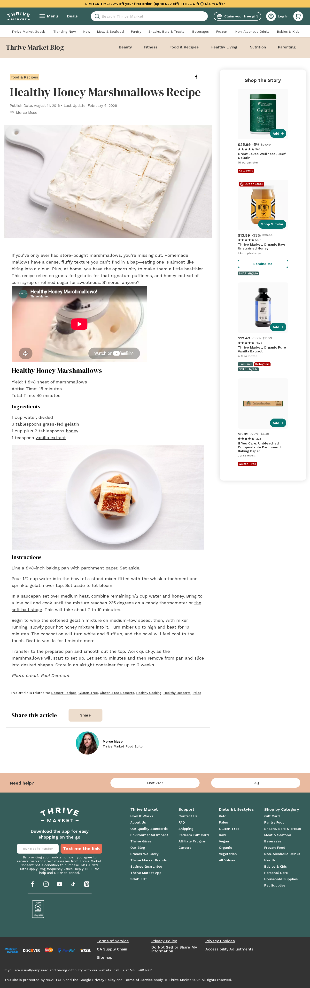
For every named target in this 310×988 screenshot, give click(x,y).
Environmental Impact (149, 835)
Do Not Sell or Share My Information (174, 949)
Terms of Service (113, 941)
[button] (298, 16)
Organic (225, 847)
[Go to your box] (298, 16)
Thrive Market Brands (148, 860)
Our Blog (137, 847)
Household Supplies (281, 879)
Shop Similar (272, 224)
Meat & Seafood (110, 31)
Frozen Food (274, 847)
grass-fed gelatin (61, 424)
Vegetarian (228, 854)
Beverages (200, 31)
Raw (222, 835)
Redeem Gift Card (193, 835)
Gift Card (272, 816)
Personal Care (276, 873)
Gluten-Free (229, 829)
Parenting (287, 47)
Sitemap (105, 957)
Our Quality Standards (149, 829)
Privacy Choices (220, 941)
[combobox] (149, 16)
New (86, 31)
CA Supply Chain (112, 949)
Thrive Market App (146, 873)
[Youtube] (59, 884)
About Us (138, 822)
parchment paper (99, 567)
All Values (227, 860)
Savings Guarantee (146, 866)
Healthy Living (223, 47)
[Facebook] (32, 884)
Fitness (150, 47)
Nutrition (257, 47)
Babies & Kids (288, 31)
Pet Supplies (274, 885)
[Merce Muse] (87, 743)
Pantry (136, 31)
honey (72, 430)
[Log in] (271, 16)
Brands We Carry (144, 854)
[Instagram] (46, 884)
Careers (184, 847)
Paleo (223, 822)
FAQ (256, 783)
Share (85, 715)
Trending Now (64, 31)
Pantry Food (274, 822)
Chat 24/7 (155, 783)
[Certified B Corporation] (38, 909)
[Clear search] (206, 16)
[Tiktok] (73, 884)
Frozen (221, 31)
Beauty (125, 47)
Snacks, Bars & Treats (166, 31)
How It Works (141, 816)
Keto (222, 816)
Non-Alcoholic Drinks (252, 31)
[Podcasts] (86, 884)
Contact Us (187, 816)
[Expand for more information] (202, 4)
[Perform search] (96, 16)
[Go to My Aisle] (18, 16)
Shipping (186, 829)
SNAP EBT (138, 879)
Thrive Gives (140, 841)
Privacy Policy (164, 941)
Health (269, 860)
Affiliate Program (193, 841)
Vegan (224, 841)
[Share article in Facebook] (200, 77)
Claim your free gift (241, 16)
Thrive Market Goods (28, 31)
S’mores (110, 282)
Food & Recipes (184, 47)
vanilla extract (51, 437)
